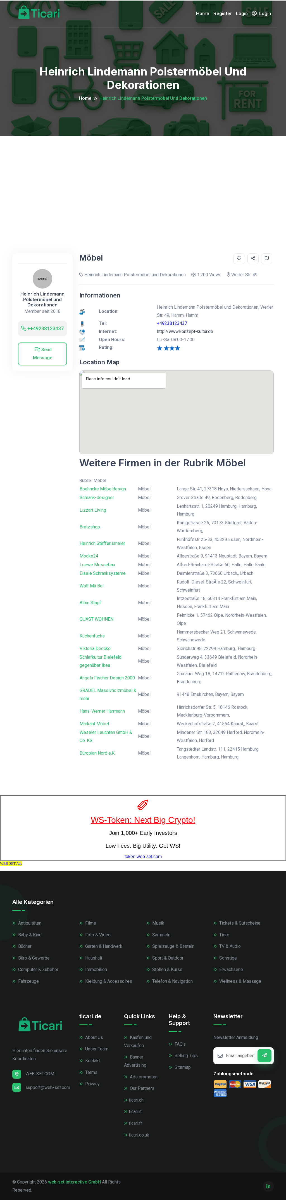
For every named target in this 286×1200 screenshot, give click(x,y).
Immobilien (95, 969)
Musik (157, 923)
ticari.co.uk (139, 1135)
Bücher (24, 946)
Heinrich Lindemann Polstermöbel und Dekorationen (42, 299)
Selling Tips (185, 1055)
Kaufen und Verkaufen (138, 1041)
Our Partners (141, 1088)
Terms (90, 1072)
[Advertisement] (143, 178)
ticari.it (135, 1111)
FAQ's (179, 1044)
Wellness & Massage (239, 981)
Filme (90, 923)
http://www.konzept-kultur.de (185, 331)
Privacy (92, 1083)
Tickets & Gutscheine (239, 923)
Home (202, 13)
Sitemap (182, 1067)
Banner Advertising (135, 1061)
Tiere (223, 934)
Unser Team (96, 1049)
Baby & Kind (29, 934)
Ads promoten (143, 1076)
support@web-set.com (47, 1087)
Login (242, 13)
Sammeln (160, 934)
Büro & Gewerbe (33, 958)
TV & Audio (229, 946)
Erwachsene (230, 969)
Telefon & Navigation (172, 981)
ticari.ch (136, 1100)
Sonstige (227, 958)
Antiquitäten (29, 923)
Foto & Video (97, 934)
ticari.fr (135, 1123)
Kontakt (92, 1060)
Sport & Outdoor (167, 958)
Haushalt (93, 958)
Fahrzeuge (28, 981)
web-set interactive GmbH (74, 1182)
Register (222, 13)
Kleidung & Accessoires (108, 981)
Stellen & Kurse (166, 969)
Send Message (42, 353)
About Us (93, 1037)
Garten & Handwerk (103, 946)
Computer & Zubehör (37, 969)
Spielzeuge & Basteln (172, 946)
